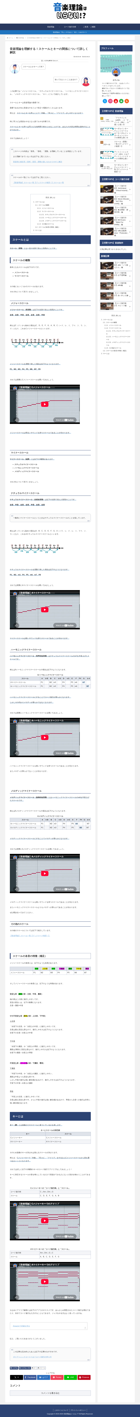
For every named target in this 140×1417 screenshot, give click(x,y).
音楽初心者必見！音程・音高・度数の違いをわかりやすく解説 (37, 162)
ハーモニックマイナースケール (55, 217)
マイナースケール (48, 211)
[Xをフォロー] (105, 101)
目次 (47, 197)
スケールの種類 (43, 205)
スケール (42, 1368)
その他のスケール (48, 224)
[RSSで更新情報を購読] (127, 101)
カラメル (116, 80)
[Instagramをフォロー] (110, 101)
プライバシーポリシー (78, 1410)
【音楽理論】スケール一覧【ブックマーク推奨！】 (30, 936)
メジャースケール (48, 208)
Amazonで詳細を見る (21, 1326)
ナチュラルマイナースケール (55, 214)
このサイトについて (61, 1410)
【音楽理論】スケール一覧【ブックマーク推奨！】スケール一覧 (38, 183)
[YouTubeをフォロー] (116, 101)
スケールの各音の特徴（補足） (49, 227)
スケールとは (40, 202)
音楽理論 (15, 1368)
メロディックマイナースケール (55, 221)
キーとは (38, 230)
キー (35, 1368)
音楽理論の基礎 (25, 1368)
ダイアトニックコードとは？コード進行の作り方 (32, 1357)
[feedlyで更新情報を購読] (121, 101)
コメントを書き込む (50, 1393)
